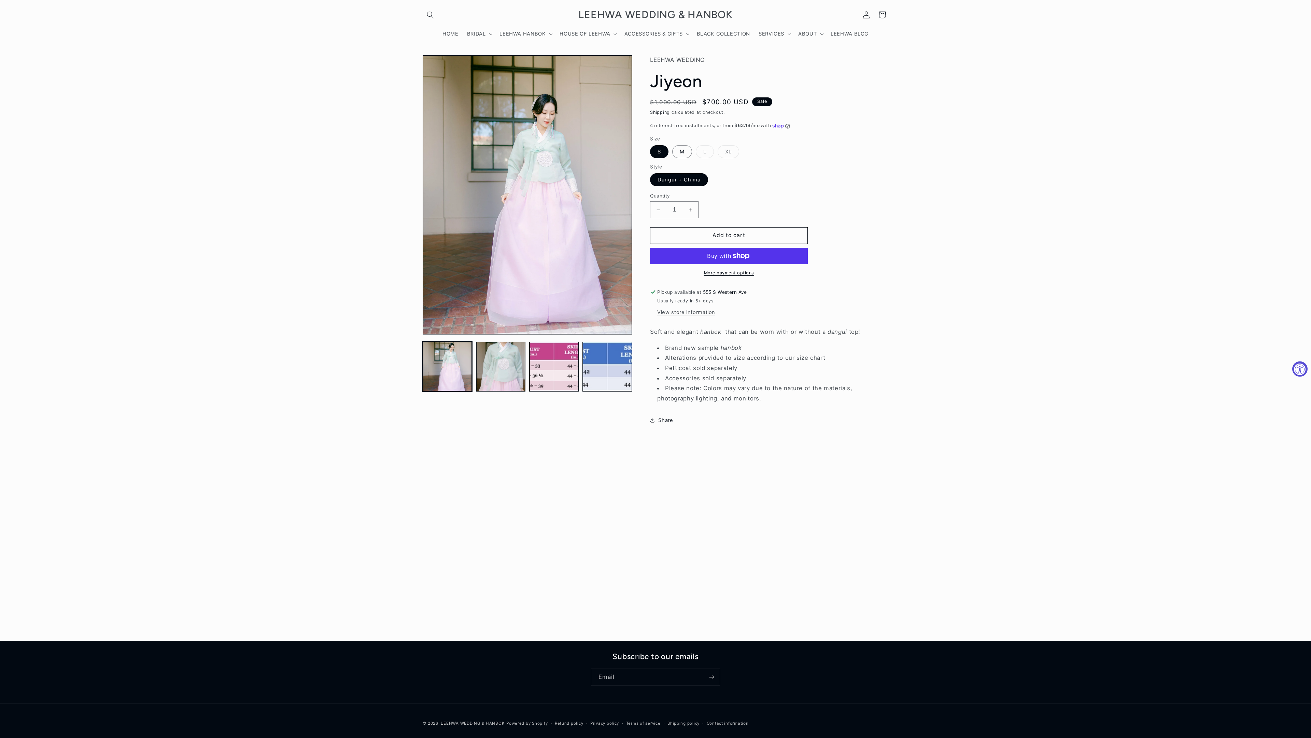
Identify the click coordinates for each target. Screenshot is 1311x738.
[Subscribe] (712, 677)
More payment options (729, 272)
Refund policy (569, 723)
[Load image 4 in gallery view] (607, 367)
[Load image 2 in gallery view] (501, 367)
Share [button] (665, 420)
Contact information (728, 723)
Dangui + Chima (679, 180)
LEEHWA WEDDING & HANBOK (473, 723)
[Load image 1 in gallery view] (448, 367)
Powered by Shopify (527, 723)
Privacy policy (604, 723)
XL (732, 153)
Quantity (660, 196)
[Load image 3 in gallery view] (554, 367)
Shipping (660, 112)
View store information (686, 312)
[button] (430, 15)
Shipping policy (683, 723)
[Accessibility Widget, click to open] (1300, 369)
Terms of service (643, 723)
